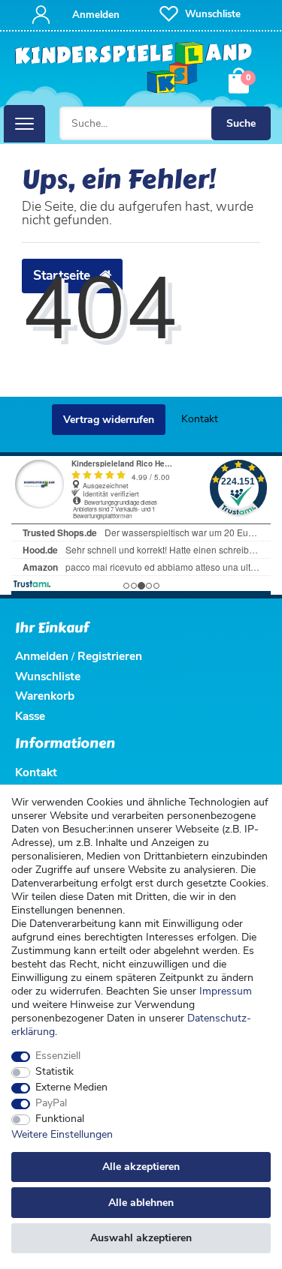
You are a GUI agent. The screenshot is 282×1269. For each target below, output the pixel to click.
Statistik (54, 1071)
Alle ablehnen (141, 1203)
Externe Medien (71, 1087)
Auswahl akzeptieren (141, 1238)
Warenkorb (44, 696)
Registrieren (109, 656)
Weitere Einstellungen (62, 1135)
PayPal (51, 1103)
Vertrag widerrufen (108, 419)
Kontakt (199, 419)
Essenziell (57, 1056)
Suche (241, 123)
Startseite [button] (63, 275)
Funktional (59, 1119)
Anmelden (41, 656)
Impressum (225, 991)
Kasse (30, 716)
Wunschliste (47, 676)
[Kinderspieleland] (134, 68)
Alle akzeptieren (141, 1167)
